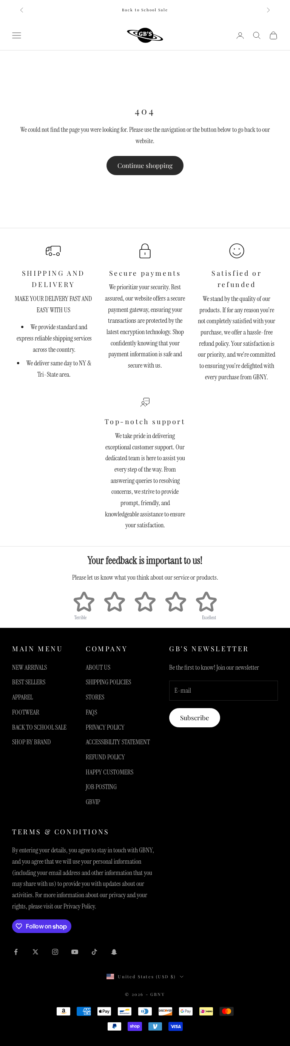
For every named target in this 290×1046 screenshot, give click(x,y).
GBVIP (93, 801)
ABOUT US (98, 667)
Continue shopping (145, 165)
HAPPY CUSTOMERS (109, 772)
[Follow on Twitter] (35, 952)
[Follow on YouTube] (75, 952)
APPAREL (22, 697)
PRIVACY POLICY (105, 727)
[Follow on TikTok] (94, 952)
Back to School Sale (145, 9)
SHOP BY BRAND (31, 742)
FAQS (91, 712)
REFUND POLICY (105, 757)
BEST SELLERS (28, 682)
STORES (95, 697)
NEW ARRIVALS (29, 667)
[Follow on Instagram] (55, 952)
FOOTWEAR (25, 712)
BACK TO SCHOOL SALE (39, 727)
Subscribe (194, 717)
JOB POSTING (101, 786)
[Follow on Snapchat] (114, 952)
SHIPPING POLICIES (108, 682)
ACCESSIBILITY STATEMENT (118, 742)
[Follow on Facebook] (16, 952)
